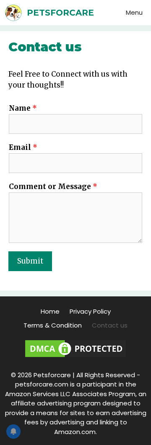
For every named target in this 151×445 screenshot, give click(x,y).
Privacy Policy (90, 311)
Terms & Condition (52, 325)
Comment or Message (53, 186)
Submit (30, 261)
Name (23, 108)
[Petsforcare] (15, 12)
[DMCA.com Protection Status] (75, 356)
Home (50, 311)
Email (23, 147)
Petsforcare (60, 13)
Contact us (110, 325)
